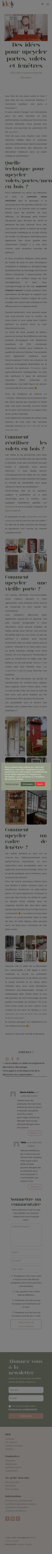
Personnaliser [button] (12, 784)
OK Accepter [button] (27, 784)
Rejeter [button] (40, 784)
